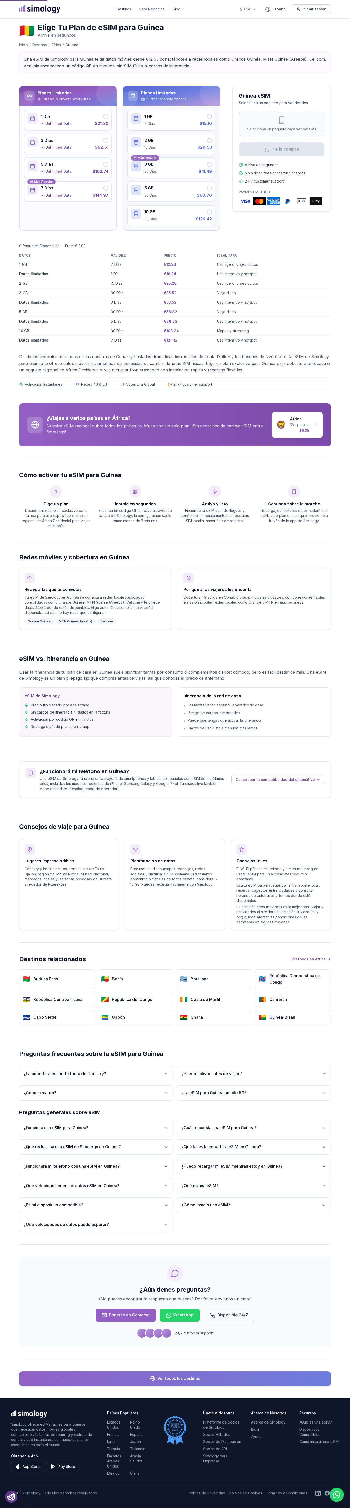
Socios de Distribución (222, 1441)
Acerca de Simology (268, 1422)
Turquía (113, 1449)
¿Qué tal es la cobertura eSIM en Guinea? (221, 1146)
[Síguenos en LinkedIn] (318, 1493)
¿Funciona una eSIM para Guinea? (56, 1127)
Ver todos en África (308, 959)
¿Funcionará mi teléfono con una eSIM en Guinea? (72, 1166)
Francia (113, 1434)
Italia (111, 1441)
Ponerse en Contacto (129, 1315)
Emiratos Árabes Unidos (114, 1461)
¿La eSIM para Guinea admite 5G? (214, 1092)
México (113, 1473)
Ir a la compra (285, 149)
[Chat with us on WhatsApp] (337, 1495)
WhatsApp (183, 1315)
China (135, 1473)
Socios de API (215, 1449)
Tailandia (137, 1449)
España (136, 1434)
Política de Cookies (245, 1493)
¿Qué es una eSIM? (200, 1185)
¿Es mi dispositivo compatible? (53, 1204)
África (56, 45)
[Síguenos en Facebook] (327, 1493)
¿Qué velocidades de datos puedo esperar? (66, 1224)
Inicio (23, 45)
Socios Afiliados (216, 1434)
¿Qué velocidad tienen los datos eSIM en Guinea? (71, 1185)
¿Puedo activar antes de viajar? (211, 1073)
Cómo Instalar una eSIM (319, 1441)
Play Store (66, 1466)
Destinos (124, 9)
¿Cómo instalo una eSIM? (205, 1204)
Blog (176, 9)
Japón (135, 1441)
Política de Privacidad (207, 1493)
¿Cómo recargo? (40, 1092)
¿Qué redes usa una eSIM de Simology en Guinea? (72, 1146)
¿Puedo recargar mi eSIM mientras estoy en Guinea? (232, 1166)
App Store (31, 1466)
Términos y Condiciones (286, 1493)
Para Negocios (151, 9)
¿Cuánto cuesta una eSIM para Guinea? (219, 1127)
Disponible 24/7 (232, 1315)
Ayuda (256, 1436)
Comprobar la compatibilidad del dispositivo (275, 779)
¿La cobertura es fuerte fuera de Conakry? (65, 1073)
